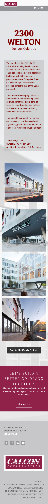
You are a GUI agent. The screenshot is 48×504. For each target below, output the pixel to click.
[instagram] (12, 443)
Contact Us (24, 404)
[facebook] (6, 443)
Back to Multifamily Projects (24, 350)
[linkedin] (17, 443)
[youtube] (23, 443)
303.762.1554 (10, 434)
